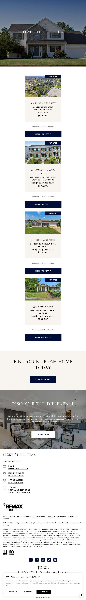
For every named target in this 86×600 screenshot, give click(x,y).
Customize (28, 592)
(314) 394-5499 (15, 483)
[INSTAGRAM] (37, 560)
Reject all (13, 592)
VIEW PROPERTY (43, 134)
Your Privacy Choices (43, 597)
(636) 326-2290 (16, 476)
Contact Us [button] (43, 434)
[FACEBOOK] (31, 560)
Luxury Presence (59, 572)
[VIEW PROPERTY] (43, 132)
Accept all (43, 592)
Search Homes (43, 379)
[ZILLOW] (55, 560)
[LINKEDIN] (43, 560)
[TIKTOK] (49, 560)
